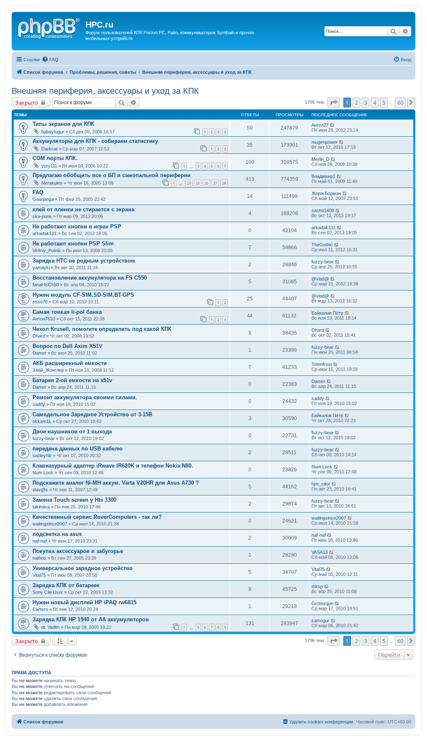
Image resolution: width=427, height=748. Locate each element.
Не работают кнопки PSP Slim (73, 243)
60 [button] (400, 102)
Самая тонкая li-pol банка (67, 312)
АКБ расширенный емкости (70, 363)
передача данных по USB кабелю (78, 448)
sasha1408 (322, 210)
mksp (317, 586)
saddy (39, 404)
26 (206, 183)
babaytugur (52, 131)
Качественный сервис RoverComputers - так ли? (97, 517)
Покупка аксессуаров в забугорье (78, 551)
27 (215, 183)
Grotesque (322, 603)
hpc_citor (320, 483)
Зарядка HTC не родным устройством (84, 261)
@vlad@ (320, 278)
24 (189, 183)
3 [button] (365, 102)
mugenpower (324, 142)
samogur (320, 620)
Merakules (52, 182)
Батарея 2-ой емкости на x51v (72, 380)
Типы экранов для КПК (63, 124)
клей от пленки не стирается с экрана (83, 209)
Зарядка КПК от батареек (66, 585)
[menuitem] (50, 60)
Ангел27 (320, 125)
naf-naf (40, 540)
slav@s (40, 489)
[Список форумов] (49, 27)
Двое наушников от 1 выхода (72, 431)
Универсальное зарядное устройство (83, 568)
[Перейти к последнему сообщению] (332, 125)
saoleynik (42, 455)
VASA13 (319, 552)
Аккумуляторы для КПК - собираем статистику (95, 141)
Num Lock (43, 472)
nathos (39, 557)
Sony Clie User (48, 592)
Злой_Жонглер (48, 370)
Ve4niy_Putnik (47, 250)
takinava (41, 506)
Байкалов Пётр (327, 312)
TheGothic (322, 244)
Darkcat (49, 148)
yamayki (41, 267)
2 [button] (356, 102)
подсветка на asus (57, 534)
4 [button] (374, 102)
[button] (333, 103)
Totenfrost (321, 364)
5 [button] (383, 102)
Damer (39, 352)
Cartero (40, 609)
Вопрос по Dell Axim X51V (68, 346)
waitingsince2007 (50, 523)
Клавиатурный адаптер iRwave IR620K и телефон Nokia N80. (113, 466)
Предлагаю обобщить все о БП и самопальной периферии (112, 175)
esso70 (40, 301)
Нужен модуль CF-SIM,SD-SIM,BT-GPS (83, 295)
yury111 (49, 165)
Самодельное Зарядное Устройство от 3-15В (92, 414)
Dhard (39, 335)
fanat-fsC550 (46, 284)
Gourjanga (43, 199)
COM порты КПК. (55, 158)
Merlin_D (320, 159)
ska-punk (42, 216)
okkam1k (42, 421)
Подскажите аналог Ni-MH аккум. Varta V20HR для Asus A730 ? (116, 483)
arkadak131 (45, 233)
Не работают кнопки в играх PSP (77, 226)
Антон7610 (44, 318)
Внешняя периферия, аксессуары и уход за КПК (105, 90)
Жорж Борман (326, 193)
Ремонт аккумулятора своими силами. (85, 397)
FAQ (38, 192)
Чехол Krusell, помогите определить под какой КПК (102, 329)
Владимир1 (323, 176)
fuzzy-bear (322, 261)
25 (198, 183)
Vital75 (39, 575)
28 (224, 183)
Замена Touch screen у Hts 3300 (74, 500)
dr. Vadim (50, 627)
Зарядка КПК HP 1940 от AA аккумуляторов (91, 619)
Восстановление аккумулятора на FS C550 (90, 278)
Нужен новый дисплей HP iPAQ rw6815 (84, 602)
